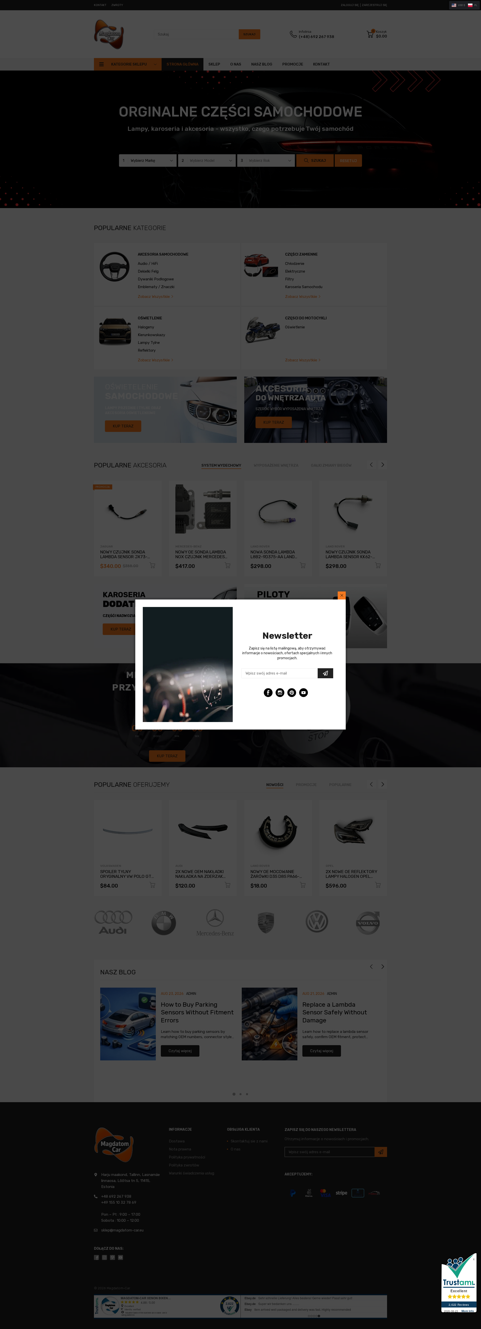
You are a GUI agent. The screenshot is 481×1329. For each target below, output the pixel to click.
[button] (464, 5)
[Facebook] (268, 692)
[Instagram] (280, 692)
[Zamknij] (342, 595)
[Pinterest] (291, 692)
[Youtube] (303, 692)
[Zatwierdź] (325, 673)
